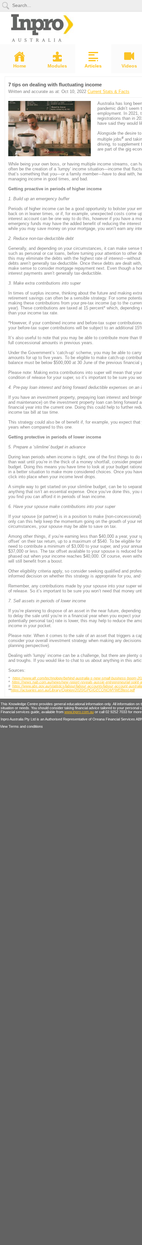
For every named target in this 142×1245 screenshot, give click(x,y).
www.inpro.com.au (79, 712)
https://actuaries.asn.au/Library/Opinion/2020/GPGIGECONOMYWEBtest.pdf (73, 690)
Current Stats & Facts (108, 91)
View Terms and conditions (21, 726)
